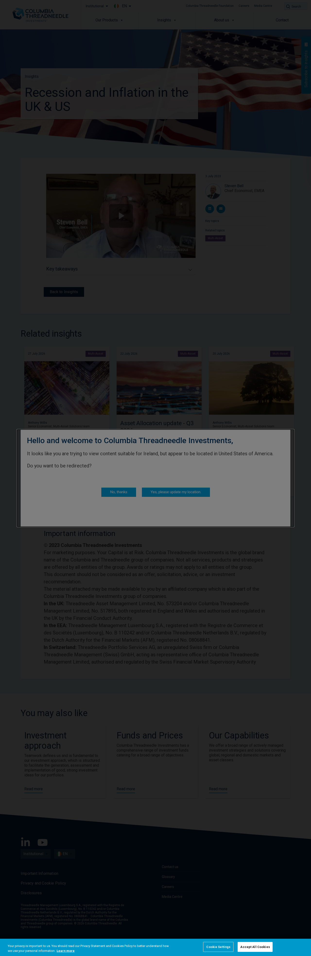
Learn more (66, 951)
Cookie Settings (218, 947)
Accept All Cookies (255, 947)
